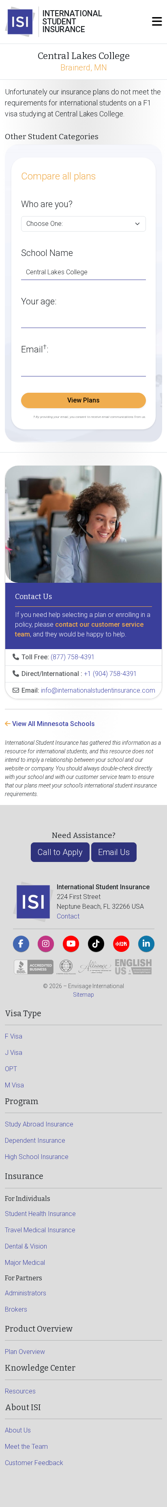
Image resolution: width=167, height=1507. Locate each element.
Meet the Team (26, 1446)
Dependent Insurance (35, 1140)
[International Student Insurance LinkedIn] (146, 944)
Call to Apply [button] (60, 852)
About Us (18, 1430)
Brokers (16, 1309)
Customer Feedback (34, 1463)
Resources (20, 1391)
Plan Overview (25, 1352)
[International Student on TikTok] (96, 944)
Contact (68, 916)
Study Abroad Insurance (39, 1124)
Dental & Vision (26, 1246)
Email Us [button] (114, 852)
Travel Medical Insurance (40, 1230)
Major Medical (25, 1262)
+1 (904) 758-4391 (110, 674)
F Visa (13, 1036)
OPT (11, 1069)
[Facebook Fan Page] (21, 944)
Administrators (25, 1293)
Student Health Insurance (40, 1214)
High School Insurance (37, 1157)
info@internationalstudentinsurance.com (98, 690)
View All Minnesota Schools (53, 724)
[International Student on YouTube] (71, 944)
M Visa (14, 1085)
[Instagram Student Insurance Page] (46, 944)
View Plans (83, 400)
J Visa (13, 1052)
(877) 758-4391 (73, 657)
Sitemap (83, 994)
